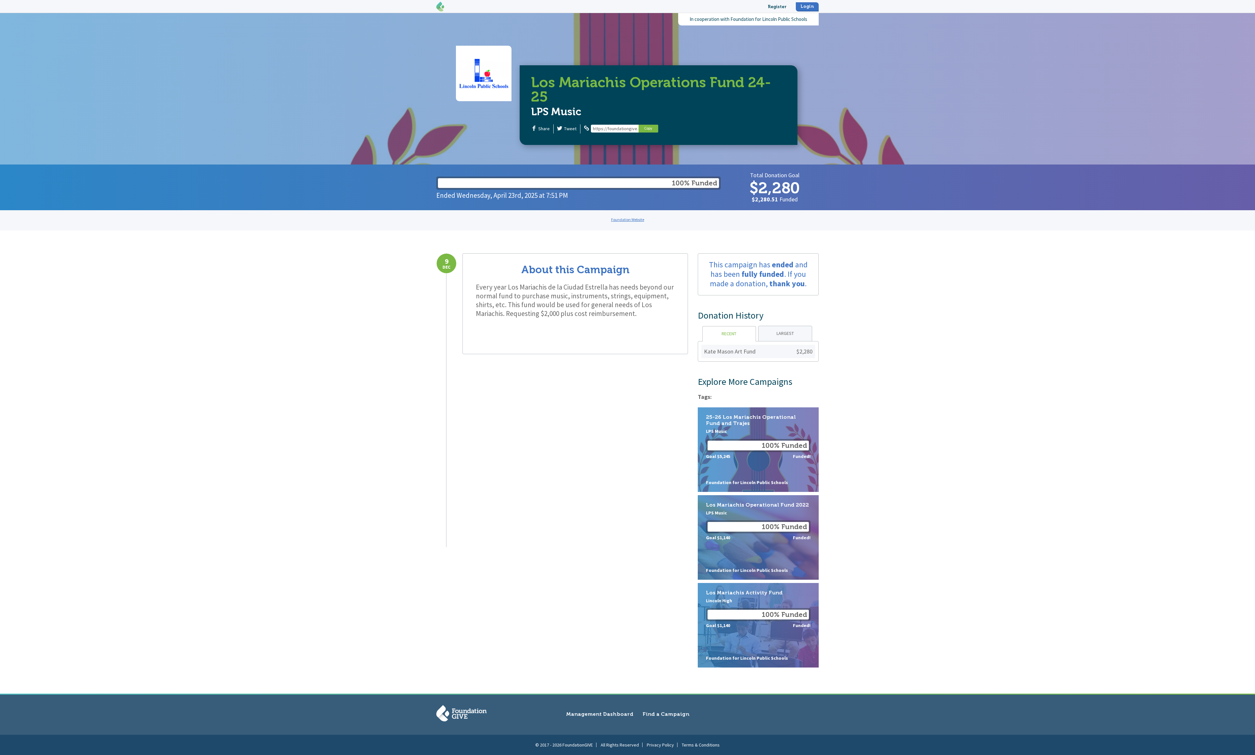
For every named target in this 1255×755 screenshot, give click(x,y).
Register (777, 6)
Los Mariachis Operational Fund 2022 (758, 537)
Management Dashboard (599, 714)
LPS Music (556, 111)
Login (807, 6)
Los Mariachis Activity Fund (758, 625)
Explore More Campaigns (745, 381)
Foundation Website (627, 219)
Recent (729, 334)
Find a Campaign (666, 714)
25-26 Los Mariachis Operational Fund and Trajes (758, 449)
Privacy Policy (660, 745)
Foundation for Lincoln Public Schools (768, 19)
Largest (785, 333)
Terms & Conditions (701, 745)
